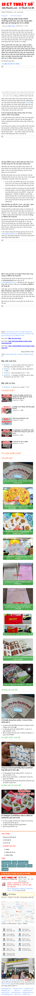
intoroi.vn (17, 990)
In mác (14, 862)
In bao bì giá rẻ (9, 690)
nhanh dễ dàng (6, 984)
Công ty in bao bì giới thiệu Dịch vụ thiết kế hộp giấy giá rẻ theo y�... (17, 769)
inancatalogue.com (7, 994)
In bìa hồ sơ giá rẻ (16, 15)
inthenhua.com (29, 988)
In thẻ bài (5, 869)
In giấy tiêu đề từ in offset (11, 64)
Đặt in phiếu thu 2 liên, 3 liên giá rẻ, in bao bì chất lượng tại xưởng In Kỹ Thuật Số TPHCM (18, 607)
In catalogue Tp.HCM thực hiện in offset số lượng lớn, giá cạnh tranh (19, 376)
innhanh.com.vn (18, 988)
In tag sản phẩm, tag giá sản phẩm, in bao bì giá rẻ (18, 557)
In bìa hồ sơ (6, 843)
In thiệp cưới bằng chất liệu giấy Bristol (22, 369)
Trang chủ (4, 15)
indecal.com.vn (27, 990)
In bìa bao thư (6, 862)
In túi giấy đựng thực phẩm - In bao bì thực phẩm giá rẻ (18, 482)
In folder (6, 849)
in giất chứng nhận (11, 354)
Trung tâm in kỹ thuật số (9, 980)
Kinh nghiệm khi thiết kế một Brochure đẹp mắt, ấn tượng (18, 658)
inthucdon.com (5, 990)
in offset (28, 102)
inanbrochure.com (27, 992)
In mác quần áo (23, 862)
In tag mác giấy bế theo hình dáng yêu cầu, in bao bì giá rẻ (18, 532)
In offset (29, 866)
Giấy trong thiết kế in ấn (18, 373)
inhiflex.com (26, 994)
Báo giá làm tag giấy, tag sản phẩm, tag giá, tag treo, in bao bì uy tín (18, 507)
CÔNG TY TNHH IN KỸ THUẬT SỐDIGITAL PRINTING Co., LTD (17, 884)
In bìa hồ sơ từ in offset (18, 387)
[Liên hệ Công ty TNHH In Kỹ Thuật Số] (18, 147)
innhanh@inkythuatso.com (9, 234)
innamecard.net (16, 992)
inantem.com (5, 992)
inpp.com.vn (18, 994)
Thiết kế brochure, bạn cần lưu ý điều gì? (18, 684)
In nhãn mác (21, 866)
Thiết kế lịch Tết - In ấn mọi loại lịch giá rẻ (18, 634)
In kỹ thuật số (6, 840)
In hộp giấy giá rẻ (10, 738)
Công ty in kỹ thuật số (9, 837)
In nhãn (4, 866)
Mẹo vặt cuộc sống (14, 338)
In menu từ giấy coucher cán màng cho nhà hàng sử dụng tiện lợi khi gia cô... (18, 366)
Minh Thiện (11, 26)
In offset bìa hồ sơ (9, 852)
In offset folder (8, 855)
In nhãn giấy (12, 866)
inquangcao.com (6, 988)
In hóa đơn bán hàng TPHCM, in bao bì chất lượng (18, 583)
